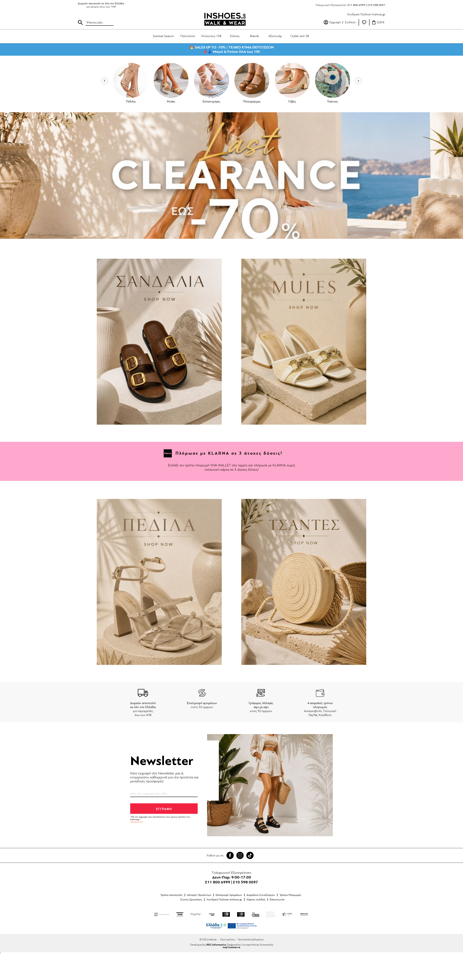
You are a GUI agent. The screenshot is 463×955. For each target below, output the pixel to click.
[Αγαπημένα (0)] (364, 22)
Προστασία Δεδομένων (251, 939)
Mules (131, 101)
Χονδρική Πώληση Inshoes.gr (366, 14)
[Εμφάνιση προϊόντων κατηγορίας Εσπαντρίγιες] (171, 80)
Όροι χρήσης (227, 939)
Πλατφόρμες (211, 101)
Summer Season (163, 36)
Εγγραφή (335, 22)
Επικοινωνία (277, 899)
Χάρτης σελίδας (256, 899)
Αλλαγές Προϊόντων (199, 895)
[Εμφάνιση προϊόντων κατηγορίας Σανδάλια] (332, 80)
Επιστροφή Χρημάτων (229, 895)
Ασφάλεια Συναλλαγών (261, 895)
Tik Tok (250, 855)
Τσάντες (292, 101)
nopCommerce (231, 947)
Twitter (240, 855)
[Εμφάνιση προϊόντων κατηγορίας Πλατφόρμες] (211, 80)
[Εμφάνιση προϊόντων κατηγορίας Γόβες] (251, 80)
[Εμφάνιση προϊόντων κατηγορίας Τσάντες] (292, 80)
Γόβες (252, 101)
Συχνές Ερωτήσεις (191, 899)
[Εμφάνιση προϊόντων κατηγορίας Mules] (130, 80)
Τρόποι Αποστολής (171, 895)
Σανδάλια (332, 101)
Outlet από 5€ (299, 36)
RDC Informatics (216, 944)
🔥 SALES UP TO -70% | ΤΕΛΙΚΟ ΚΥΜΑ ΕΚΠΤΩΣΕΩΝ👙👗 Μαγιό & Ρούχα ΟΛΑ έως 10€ (232, 49)
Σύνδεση (350, 22)
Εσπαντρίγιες (171, 101)
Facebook (230, 855)
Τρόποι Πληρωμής (290, 895)
